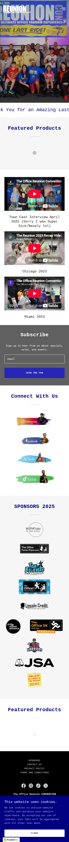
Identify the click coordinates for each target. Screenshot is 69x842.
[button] (64, 8)
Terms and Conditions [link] (34, 772)
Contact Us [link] (34, 764)
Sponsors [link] (34, 760)
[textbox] (34, 359)
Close (34, 833)
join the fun (34, 373)
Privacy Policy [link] (34, 768)
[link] (18, 8)
